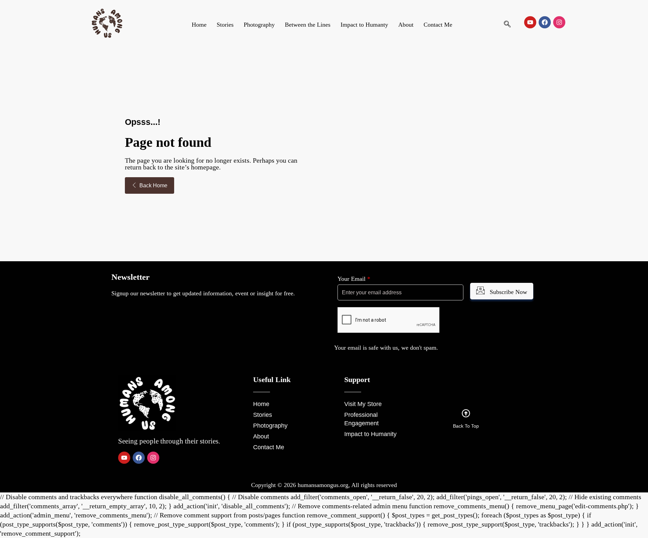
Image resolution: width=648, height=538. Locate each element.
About (405, 24)
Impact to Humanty (364, 24)
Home (199, 24)
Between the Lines (307, 24)
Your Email (354, 278)
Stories (225, 24)
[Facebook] (545, 22)
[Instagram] (559, 22)
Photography (259, 24)
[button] (507, 24)
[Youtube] (530, 22)
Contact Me (438, 24)
